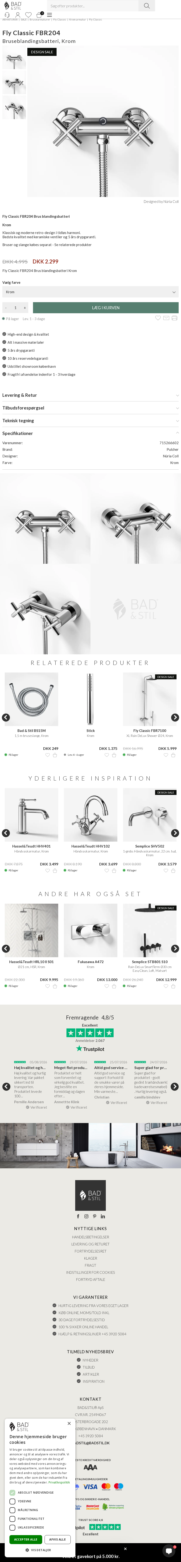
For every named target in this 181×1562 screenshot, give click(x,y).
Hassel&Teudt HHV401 (31, 846)
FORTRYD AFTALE (90, 1279)
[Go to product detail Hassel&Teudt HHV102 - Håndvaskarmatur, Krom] (90, 815)
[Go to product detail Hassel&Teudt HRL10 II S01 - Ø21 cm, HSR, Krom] (31, 930)
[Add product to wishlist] (47, 755)
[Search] (147, 5)
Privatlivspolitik (59, 1482)
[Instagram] (86, 1216)
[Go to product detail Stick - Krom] (90, 699)
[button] (40, 1550)
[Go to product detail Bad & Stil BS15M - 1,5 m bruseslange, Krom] (31, 699)
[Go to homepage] (13, 6)
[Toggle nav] (49, 14)
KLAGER (90, 1258)
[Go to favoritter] (28, 15)
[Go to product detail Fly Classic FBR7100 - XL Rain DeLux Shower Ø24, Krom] (150, 699)
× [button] (69, 1423)
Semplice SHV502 (149, 846)
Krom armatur (77, 19)
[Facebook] (78, 1216)
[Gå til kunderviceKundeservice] (7, 15)
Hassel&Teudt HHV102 (90, 846)
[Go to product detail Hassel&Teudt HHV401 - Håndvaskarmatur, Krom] (31, 815)
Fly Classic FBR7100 (149, 730)
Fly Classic (59, 19)
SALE (24, 19)
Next (175, 718)
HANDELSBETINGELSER (90, 1237)
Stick (90, 730)
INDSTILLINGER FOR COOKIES (90, 1272)
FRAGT (90, 1265)
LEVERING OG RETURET (90, 1244)
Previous (6, 718)
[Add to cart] (55, 755)
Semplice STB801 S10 (150, 962)
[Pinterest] (95, 1216)
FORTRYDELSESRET (91, 1251)
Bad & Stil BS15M (31, 730)
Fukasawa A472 (91, 962)
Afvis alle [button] (57, 1539)
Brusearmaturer (40, 19)
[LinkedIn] (103, 1216)
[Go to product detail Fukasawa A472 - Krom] (90, 930)
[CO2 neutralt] (113, 1507)
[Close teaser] (125, 1548)
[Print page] (174, 318)
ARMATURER (10, 19)
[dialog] (40, 1488)
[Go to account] (17, 15)
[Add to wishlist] (158, 318)
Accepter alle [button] (25, 1539)
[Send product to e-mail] (166, 318)
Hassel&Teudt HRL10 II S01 (31, 962)
